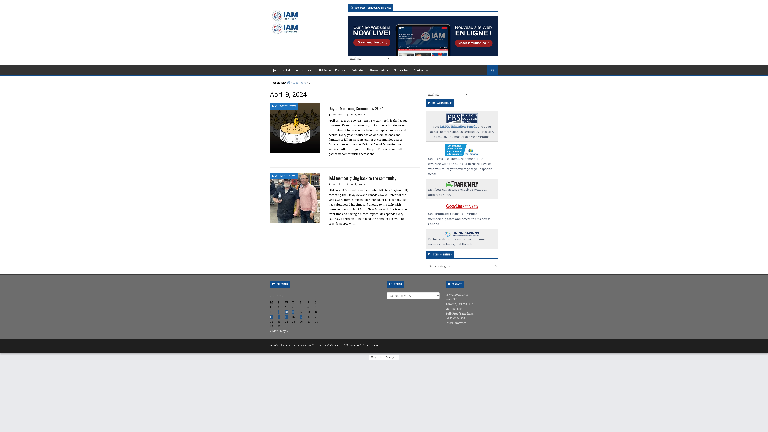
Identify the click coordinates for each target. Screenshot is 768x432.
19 (301, 317)
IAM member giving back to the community (362, 178)
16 (279, 317)
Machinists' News (284, 106)
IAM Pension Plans (330, 70)
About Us (303, 70)
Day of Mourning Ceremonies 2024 (356, 108)
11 (293, 312)
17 (286, 317)
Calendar (357, 70)
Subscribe (401, 70)
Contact (420, 70)
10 (286, 312)
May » (284, 331)
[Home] (288, 82)
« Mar (274, 331)
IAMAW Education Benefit (458, 126)
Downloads (378, 70)
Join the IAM (281, 70)
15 (271, 317)
